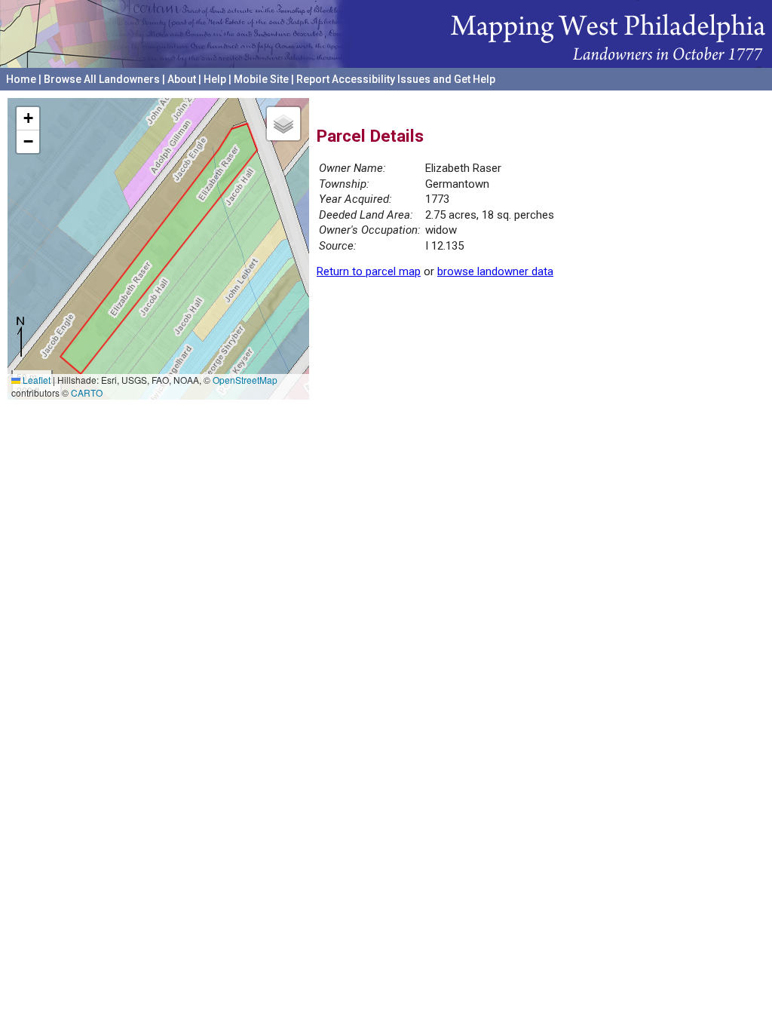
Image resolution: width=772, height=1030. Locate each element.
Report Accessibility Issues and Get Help (395, 79)
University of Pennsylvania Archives (678, 97)
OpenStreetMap (245, 379)
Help (215, 79)
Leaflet (35, 379)
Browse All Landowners (102, 79)
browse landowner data (495, 271)
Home (21, 79)
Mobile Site (261, 79)
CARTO (87, 392)
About (181, 79)
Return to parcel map (369, 271)
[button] (28, 118)
